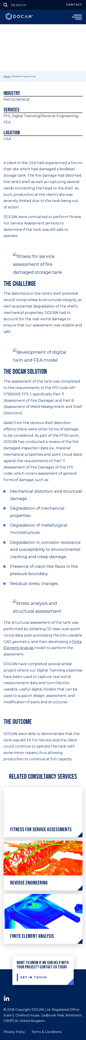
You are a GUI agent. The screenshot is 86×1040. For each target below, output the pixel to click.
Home (7, 76)
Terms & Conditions (46, 1031)
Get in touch (33, 977)
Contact (74, 4)
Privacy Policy (14, 1031)
